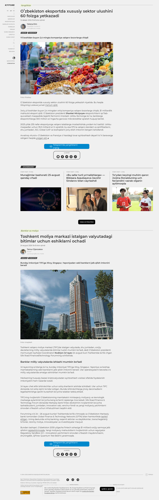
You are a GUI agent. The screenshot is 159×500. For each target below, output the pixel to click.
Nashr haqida (74, 484)
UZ (11, 10)
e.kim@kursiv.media (33, 28)
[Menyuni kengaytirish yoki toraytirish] (14, 43)
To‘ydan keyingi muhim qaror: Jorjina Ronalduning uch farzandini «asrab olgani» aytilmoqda (130, 179)
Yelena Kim (32, 24)
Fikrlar (12, 29)
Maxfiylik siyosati (118, 484)
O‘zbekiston (32, 33)
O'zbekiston (11, 63)
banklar (24, 258)
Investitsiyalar (10, 21)
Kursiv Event (10, 37)
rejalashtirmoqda (36, 430)
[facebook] (67, 479)
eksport (24, 33)
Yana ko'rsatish (87, 222)
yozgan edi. (41, 138)
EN (14, 10)
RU (8, 10)
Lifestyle (12, 34)
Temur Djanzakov (35, 249)
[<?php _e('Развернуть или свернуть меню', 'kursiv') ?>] (14, 58)
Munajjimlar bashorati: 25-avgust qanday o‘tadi (40, 176)
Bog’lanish (116, 491)
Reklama (12, 51)
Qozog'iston (11, 61)
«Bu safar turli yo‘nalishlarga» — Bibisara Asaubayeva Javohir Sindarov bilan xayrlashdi (85, 178)
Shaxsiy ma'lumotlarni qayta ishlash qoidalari (128, 488)
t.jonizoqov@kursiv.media (35, 253)
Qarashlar (11, 19)
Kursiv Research (9, 32)
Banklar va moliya (9, 24)
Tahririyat (11, 49)
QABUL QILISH (107, 489)
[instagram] (72, 479)
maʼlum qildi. (51, 105)
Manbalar (11, 27)
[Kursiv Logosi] (10, 5)
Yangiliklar (11, 16)
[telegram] (78, 479)
